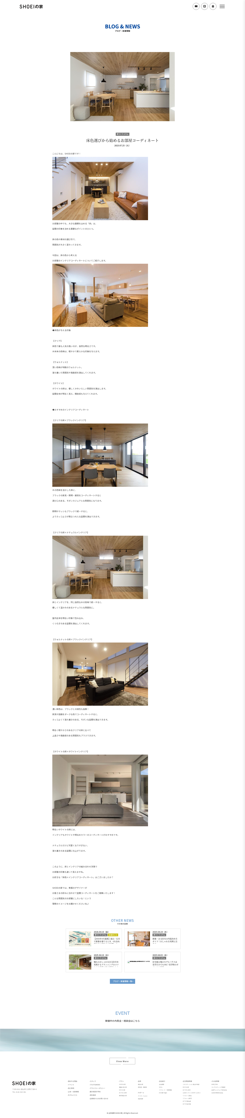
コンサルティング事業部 (218, 1087)
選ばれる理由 (72, 1081)
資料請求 (93, 1095)
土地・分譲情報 (73, 1091)
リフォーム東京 (187, 1098)
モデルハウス (72, 1095)
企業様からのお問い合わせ (99, 1098)
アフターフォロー (143, 1096)
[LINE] (204, 6)
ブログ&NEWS (95, 1084)
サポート (141, 1093)
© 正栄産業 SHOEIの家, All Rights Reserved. (122, 1113)
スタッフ (93, 1081)
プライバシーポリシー (97, 1088)
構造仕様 (140, 1084)
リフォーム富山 (187, 1095)
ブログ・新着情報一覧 (122, 981)
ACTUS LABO (123, 1093)
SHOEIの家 (122, 1084)
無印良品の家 (123, 1095)
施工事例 (71, 1088)
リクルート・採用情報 (165, 1090)
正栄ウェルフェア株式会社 (219, 1090)
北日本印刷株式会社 (217, 1093)
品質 (139, 1081)
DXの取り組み (163, 1093)
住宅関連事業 (187, 1081)
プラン (121, 1081)
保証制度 (140, 1099)
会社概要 (161, 1084)
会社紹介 (162, 1081)
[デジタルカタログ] (196, 6)
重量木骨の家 (123, 1087)
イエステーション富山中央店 (191, 1084)
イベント (71, 1084)
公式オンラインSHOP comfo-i (192, 1093)
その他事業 (215, 1081)
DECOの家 (122, 1090)
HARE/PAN (214, 1084)
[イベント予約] (213, 6)
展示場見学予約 (95, 1091)
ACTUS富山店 (187, 1101)
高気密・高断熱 (142, 1087)
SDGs (160, 1087)
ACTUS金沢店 (187, 1104)
